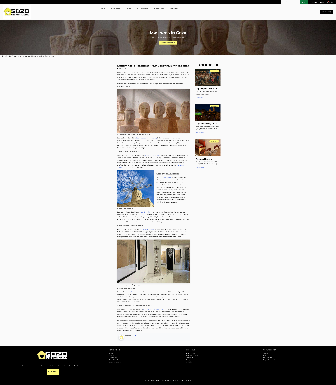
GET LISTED (174, 9)
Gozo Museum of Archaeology (146, 138)
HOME (103, 9)
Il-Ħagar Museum (137, 292)
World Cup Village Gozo (207, 124)
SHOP (129, 9)
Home (153, 38)
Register (314, 2)
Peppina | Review (204, 159)
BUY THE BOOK (116, 9)
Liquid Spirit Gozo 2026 (206, 89)
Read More (199, 97)
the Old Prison (146, 212)
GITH (134, 336)
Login (322, 2)
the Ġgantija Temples (152, 155)
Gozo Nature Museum (147, 229)
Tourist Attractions (163, 38)
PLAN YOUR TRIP (142, 9)
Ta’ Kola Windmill (165, 177)
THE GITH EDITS (159, 9)
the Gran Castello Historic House (154, 309)
